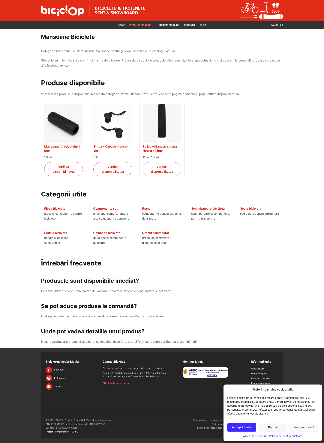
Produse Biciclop (140, 25)
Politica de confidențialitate (285, 436)
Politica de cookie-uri (254, 436)
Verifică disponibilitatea (63, 169)
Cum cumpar (257, 368)
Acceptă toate (242, 427)
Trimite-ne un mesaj (118, 383)
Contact (189, 25)
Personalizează (303, 427)
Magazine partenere (260, 383)
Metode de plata (259, 373)
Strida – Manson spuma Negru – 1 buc (160, 148)
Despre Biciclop (169, 25)
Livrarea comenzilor (260, 378)
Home (121, 25)
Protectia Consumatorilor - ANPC (62, 431)
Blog (203, 25)
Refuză (273, 427)
